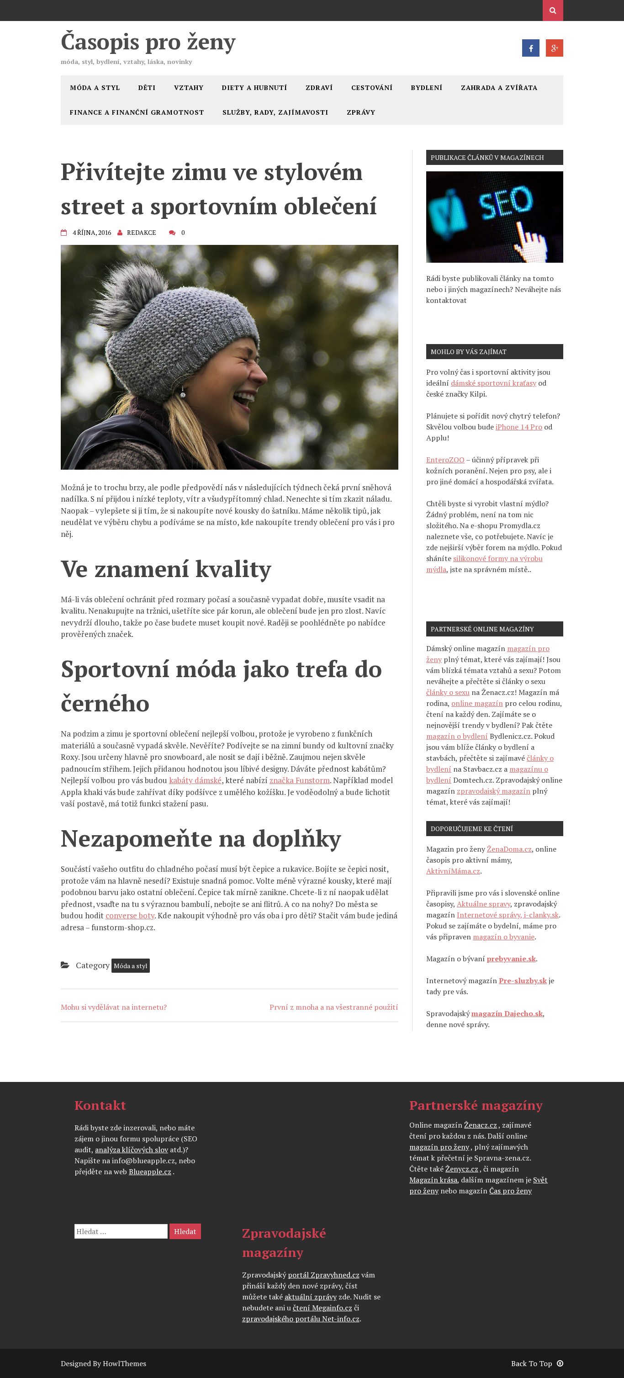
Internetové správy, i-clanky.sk (508, 915)
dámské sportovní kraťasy (493, 383)
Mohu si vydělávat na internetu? (114, 1007)
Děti (147, 87)
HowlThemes (124, 1363)
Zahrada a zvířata (499, 87)
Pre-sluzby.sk (523, 980)
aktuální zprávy (311, 1297)
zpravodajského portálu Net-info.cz (301, 1319)
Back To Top (531, 1363)
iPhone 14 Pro (519, 427)
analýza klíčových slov (131, 1150)
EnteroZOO (445, 460)
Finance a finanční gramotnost (137, 112)
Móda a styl (95, 87)
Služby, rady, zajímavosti (275, 112)
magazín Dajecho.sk (507, 1013)
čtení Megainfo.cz (322, 1308)
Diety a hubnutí (254, 87)
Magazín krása (433, 1180)
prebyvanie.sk (511, 959)
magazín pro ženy (439, 1147)
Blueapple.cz (150, 1171)
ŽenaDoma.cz (509, 849)
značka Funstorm (300, 780)
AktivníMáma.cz (453, 871)
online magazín (477, 703)
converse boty (130, 915)
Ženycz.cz (461, 1169)
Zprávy (361, 112)
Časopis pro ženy (148, 41)
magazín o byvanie (503, 937)
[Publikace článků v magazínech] (494, 260)
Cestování (372, 87)
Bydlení (427, 87)
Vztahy (189, 87)
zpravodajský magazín (493, 791)
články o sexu (448, 692)
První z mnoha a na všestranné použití (334, 1007)
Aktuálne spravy (483, 904)
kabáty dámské (195, 780)
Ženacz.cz (480, 1125)
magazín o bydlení (457, 736)
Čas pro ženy (510, 1191)
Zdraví (319, 87)
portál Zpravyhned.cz (324, 1275)
